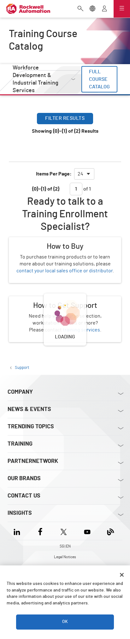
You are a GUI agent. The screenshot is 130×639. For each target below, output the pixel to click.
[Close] (121, 574)
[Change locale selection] (92, 9)
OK (65, 622)
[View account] (104, 9)
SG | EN (65, 546)
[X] (63, 531)
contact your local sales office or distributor (64, 270)
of (86, 189)
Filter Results (65, 118)
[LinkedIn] (18, 531)
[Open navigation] (122, 9)
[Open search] (80, 9)
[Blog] (110, 531)
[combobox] (84, 174)
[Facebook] (40, 531)
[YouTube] (87, 531)
